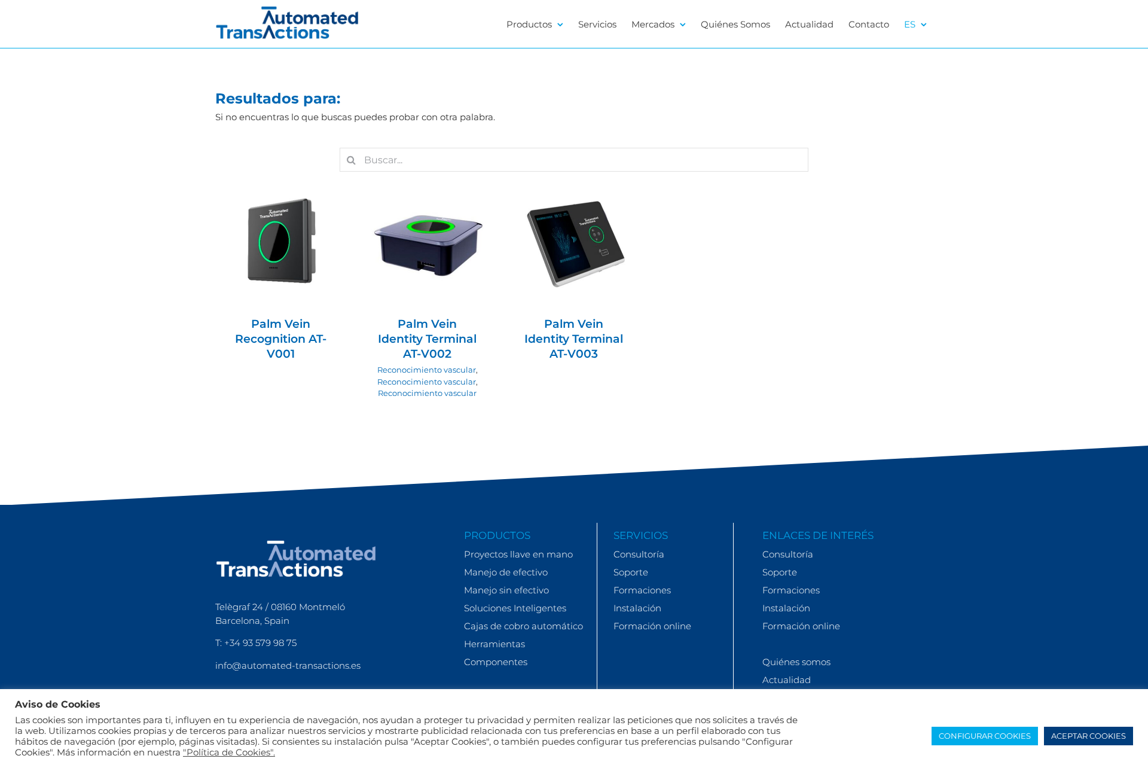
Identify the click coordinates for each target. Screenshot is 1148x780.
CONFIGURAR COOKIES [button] (985, 736)
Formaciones (642, 590)
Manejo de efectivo (506, 572)
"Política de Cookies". (229, 752)
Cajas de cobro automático (523, 626)
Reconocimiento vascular (426, 247)
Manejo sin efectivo (506, 590)
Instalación (637, 608)
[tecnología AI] (281, 241)
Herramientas (494, 644)
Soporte (630, 572)
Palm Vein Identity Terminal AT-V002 (427, 338)
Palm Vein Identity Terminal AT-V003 (573, 338)
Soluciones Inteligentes (515, 608)
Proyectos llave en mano (518, 554)
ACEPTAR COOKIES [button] (1088, 736)
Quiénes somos (796, 662)
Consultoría (638, 554)
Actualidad (786, 679)
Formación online (652, 626)
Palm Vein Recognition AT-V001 (280, 338)
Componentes (495, 662)
